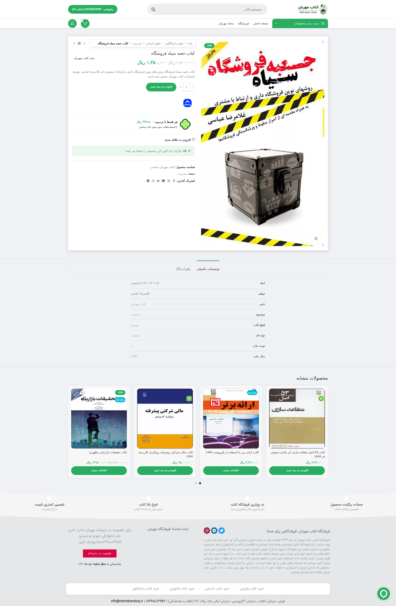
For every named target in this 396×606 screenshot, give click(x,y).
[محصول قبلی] (84, 43)
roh (80, 564)
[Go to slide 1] (200, 483)
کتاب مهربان (138, 304)
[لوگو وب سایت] (312, 9)
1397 (134, 356)
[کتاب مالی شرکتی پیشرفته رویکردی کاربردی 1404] (165, 419)
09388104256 (155, 601)
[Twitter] (221, 530)
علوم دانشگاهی (174, 43)
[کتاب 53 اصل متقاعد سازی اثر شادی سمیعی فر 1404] (297, 419)
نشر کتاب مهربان (84, 58)
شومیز (135, 335)
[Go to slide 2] (196, 483)
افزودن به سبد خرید (161, 87)
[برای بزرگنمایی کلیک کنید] (316, 238)
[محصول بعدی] (74, 43)
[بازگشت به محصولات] (79, 43)
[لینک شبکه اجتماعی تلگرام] (148, 181)
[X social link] (168, 181)
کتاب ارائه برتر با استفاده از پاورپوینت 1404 (232, 452)
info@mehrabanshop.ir (127, 601)
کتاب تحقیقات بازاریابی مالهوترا (108, 452)
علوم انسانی (153, 43)
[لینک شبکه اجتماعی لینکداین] (158, 181)
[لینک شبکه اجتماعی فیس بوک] (173, 181)
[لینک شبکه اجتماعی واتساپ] (153, 181)
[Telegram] (214, 530)
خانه (190, 43)
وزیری (135, 325)
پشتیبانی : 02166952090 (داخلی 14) (92, 9)
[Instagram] (207, 530)
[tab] (208, 266)
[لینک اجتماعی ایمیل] (163, 181)
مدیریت (137, 43)
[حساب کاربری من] (72, 23)
